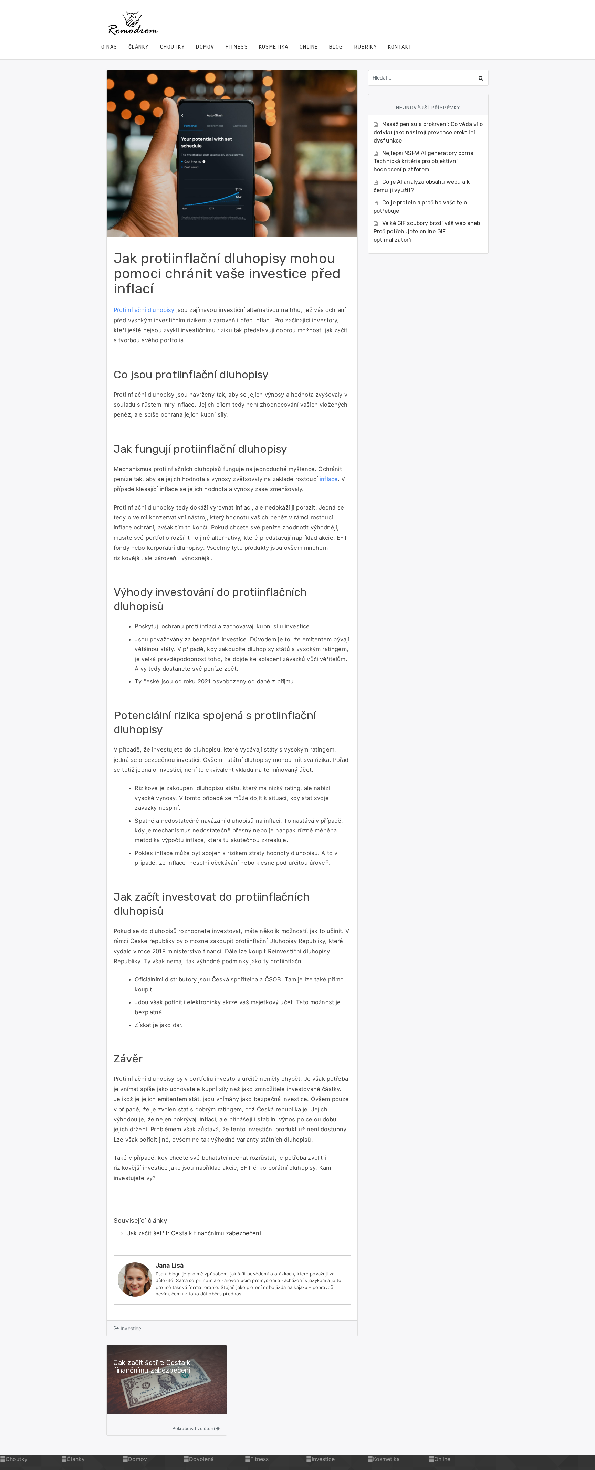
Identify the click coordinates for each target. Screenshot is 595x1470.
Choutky (172, 47)
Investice (131, 1328)
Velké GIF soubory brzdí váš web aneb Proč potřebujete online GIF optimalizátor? (427, 231)
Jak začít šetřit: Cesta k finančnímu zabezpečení (194, 1233)
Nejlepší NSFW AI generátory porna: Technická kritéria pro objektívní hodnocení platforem (424, 161)
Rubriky (365, 47)
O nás (109, 47)
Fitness (237, 47)
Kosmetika (274, 47)
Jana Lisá (170, 1265)
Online (309, 47)
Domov (205, 47)
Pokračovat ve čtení (194, 1428)
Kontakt (400, 47)
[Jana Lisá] (135, 1278)
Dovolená (201, 1459)
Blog (336, 47)
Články (138, 47)
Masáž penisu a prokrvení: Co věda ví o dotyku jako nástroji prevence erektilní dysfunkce (428, 132)
